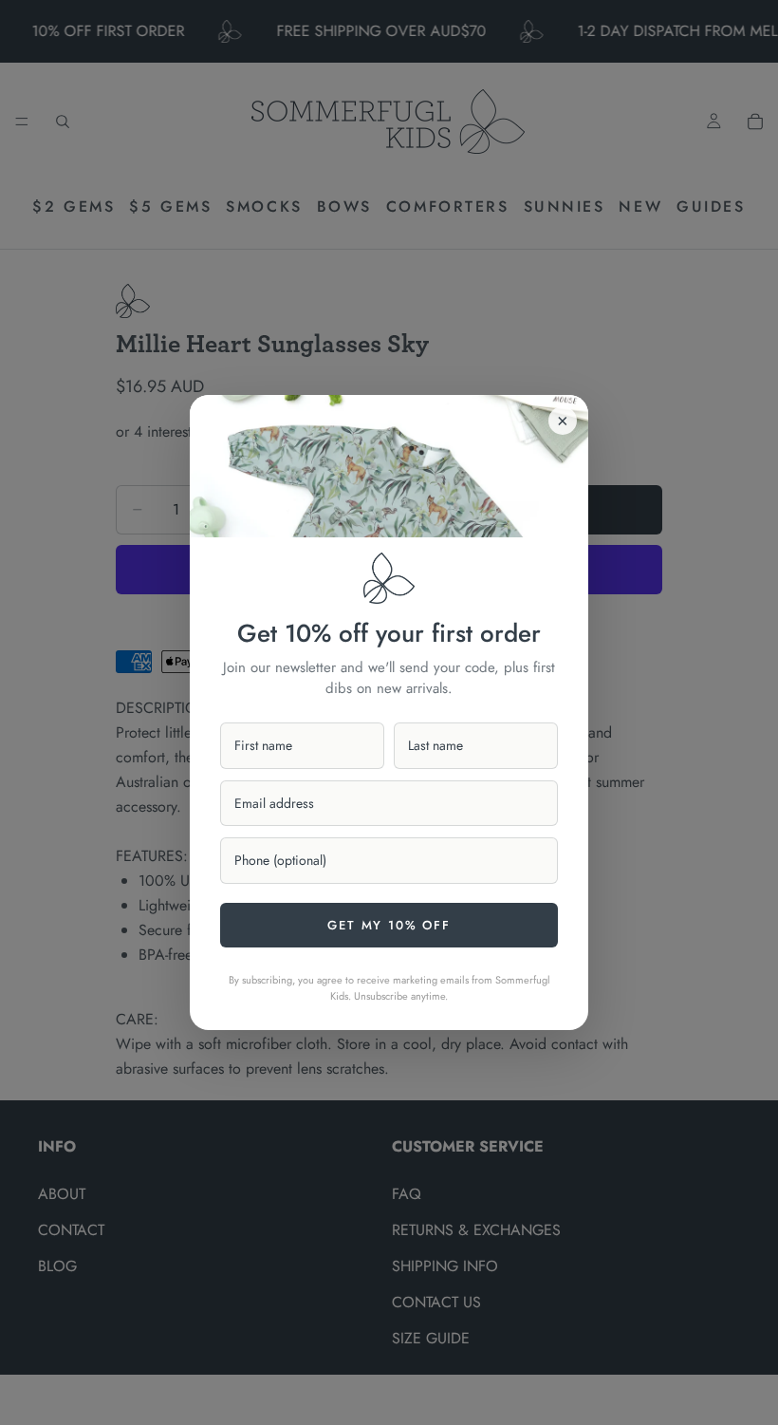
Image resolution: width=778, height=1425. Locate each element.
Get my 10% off (388, 925)
